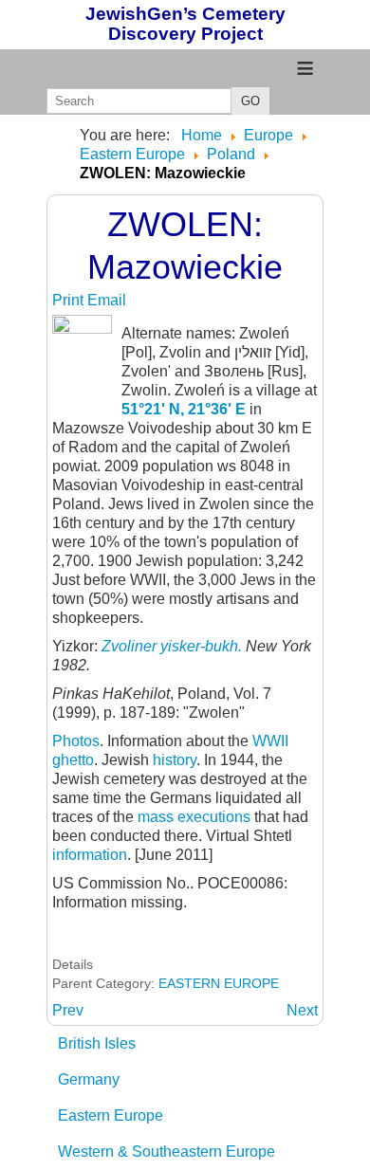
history (174, 760)
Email (106, 300)
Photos (76, 741)
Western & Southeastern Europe (166, 1151)
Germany (89, 1079)
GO (250, 101)
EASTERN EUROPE (218, 983)
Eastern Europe (110, 1115)
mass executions (194, 817)
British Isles (97, 1043)
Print (69, 300)
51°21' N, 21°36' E (183, 409)
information (89, 855)
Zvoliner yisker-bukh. (174, 646)
